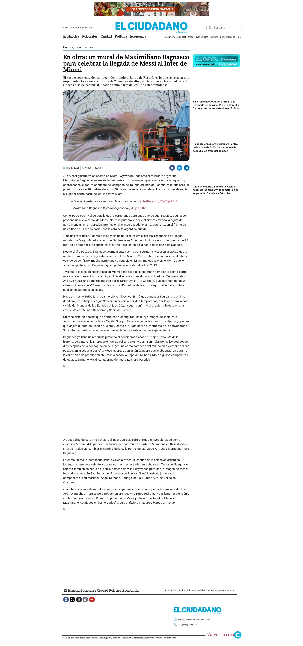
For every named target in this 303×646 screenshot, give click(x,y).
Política (121, 36)
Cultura (214, 36)
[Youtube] (92, 599)
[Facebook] (66, 599)
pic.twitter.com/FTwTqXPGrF (157, 201)
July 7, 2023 (139, 208)
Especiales (202, 36)
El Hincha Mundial (175, 36)
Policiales (90, 36)
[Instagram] (79, 599)
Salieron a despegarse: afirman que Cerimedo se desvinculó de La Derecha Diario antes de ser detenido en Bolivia (216, 105)
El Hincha (71, 36)
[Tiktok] (85, 599)
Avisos (191, 36)
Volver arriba (220, 634)
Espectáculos (227, 36)
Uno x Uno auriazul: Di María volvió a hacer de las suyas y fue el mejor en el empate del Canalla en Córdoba (215, 190)
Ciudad (106, 36)
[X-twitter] (72, 599)
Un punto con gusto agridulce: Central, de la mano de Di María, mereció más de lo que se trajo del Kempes (216, 147)
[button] (172, 168)
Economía (138, 36)
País (239, 36)
